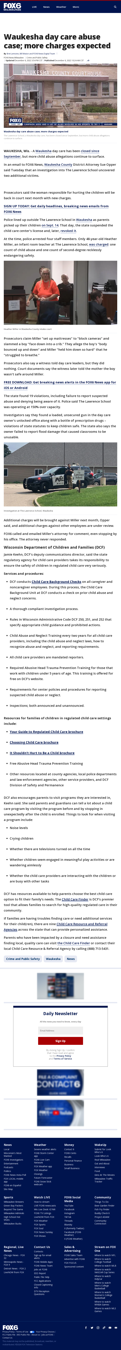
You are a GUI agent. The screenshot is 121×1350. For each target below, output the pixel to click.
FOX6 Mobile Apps (43, 1261)
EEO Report (40, 1273)
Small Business (72, 1168)
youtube (109, 1327)
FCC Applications (42, 1280)
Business (68, 1164)
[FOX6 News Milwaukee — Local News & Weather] (14, 7)
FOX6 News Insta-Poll (15, 1174)
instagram (98, 1327)
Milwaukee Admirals (14, 1213)
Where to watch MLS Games (105, 1310)
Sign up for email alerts (42, 1257)
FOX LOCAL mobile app (13, 1180)
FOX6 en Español (12, 1185)
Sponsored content (74, 1266)
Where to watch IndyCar (103, 1277)
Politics (7, 1171)
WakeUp (100, 1145)
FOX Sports (40, 1224)
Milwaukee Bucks (12, 1223)
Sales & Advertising (72, 1249)
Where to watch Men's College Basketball (103, 1285)
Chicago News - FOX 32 (14, 1257)
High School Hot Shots (12, 1218)
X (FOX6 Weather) (73, 1238)
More (76, 6)
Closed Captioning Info (43, 1286)
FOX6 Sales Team (73, 1255)
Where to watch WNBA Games (103, 1303)
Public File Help (41, 1277)
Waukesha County (58, 164)
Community (103, 1197)
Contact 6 (69, 1149)
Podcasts (8, 1167)
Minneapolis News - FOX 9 (14, 1263)
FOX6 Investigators (13, 1159)
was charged (98, 244)
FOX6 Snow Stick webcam (42, 1183)
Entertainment (11, 1163)
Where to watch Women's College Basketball (103, 1295)
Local (6, 1149)
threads (104, 1327)
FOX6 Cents (70, 1153)
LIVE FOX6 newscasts (45, 1205)
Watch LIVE (42, 1197)
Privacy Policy (64, 1055)
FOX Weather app (43, 1166)
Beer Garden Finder (104, 1205)
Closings (38, 1173)
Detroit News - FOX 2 (15, 1268)
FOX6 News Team (43, 1265)
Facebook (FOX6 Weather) (72, 1233)
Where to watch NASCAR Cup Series (105, 1271)
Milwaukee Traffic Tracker (104, 1180)
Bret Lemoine (13, 53)
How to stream (41, 1201)
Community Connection (100, 1222)
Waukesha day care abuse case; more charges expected (36, 131)
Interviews (100, 1167)
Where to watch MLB (105, 1265)
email (115, 1327)
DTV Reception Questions (41, 1293)
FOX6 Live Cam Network (42, 1161)
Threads (68, 1220)
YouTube (68, 1205)
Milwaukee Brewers (14, 1201)
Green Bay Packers (13, 1205)
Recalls (67, 1156)
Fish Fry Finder (102, 1209)
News (71, 959)
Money (69, 1145)
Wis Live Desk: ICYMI (44, 1209)
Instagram (69, 1213)
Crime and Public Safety (36, 57)
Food (97, 1171)
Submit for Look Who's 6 (103, 1151)
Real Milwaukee (102, 1159)
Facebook (69, 1209)
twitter (92, 1327)
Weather (40, 1145)
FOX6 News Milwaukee (14, 57)
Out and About (102, 1163)
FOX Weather (41, 1170)
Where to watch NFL (105, 1255)
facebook (86, 1327)
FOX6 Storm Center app (44, 1154)
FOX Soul (38, 1228)
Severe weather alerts (45, 1149)
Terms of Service (62, 1058)
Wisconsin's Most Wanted (13, 1154)
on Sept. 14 (50, 225)
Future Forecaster (43, 1177)
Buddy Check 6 (102, 1213)
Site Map (8, 1189)
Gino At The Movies (105, 1174)
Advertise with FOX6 (74, 1259)
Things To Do (102, 1201)
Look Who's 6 (102, 1155)
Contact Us (42, 1247)
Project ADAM (102, 1216)
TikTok (67, 1216)
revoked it (68, 231)
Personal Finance (73, 1160)
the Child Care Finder (73, 943)
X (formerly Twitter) (74, 1228)
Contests (38, 1251)
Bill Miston (24, 53)
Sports (8, 1197)
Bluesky (68, 1224)
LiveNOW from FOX (44, 1216)
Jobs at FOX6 (40, 1269)
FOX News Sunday (43, 1232)
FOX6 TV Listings (42, 1213)
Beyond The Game (13, 1209)
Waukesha (43, 151)
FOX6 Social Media (72, 1199)
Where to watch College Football (103, 1260)
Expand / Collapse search (115, 6)
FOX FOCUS (70, 1262)
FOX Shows (40, 1235)
